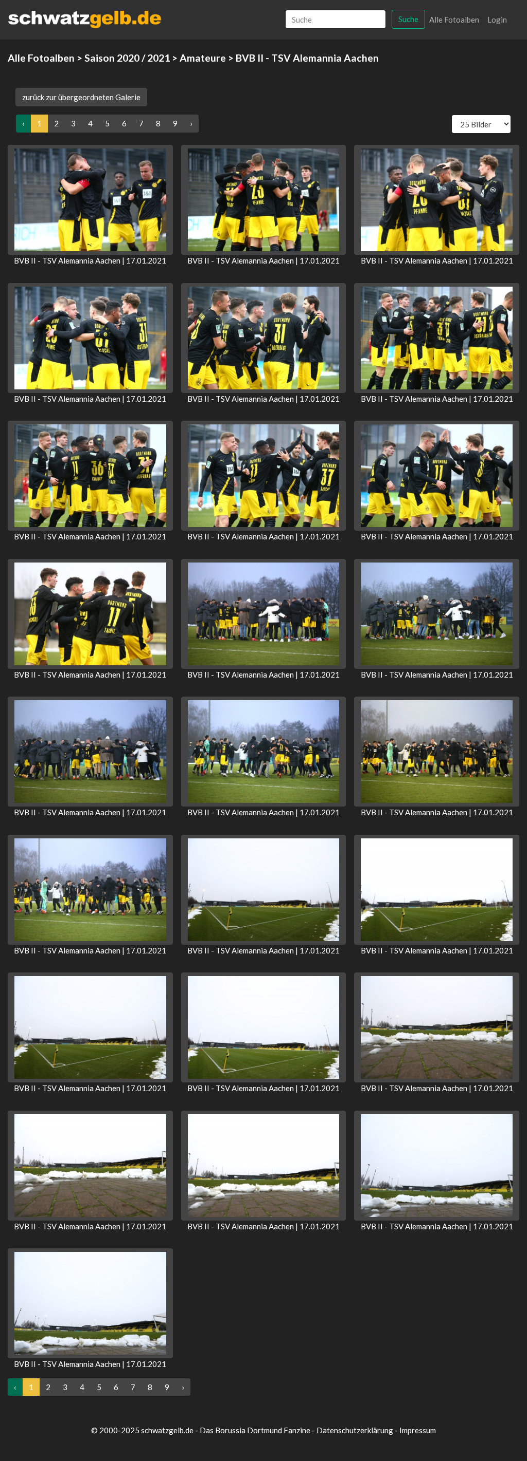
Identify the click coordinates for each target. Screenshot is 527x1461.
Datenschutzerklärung (355, 1430)
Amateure (203, 58)
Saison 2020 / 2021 (127, 58)
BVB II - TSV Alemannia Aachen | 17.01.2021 (90, 260)
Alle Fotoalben (454, 19)
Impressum (417, 1430)
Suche (408, 19)
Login (497, 19)
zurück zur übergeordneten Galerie (81, 97)
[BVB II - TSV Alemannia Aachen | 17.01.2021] (90, 200)
